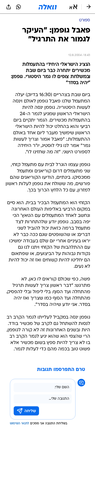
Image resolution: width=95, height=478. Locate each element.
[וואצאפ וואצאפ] (18, 6)
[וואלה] (48, 6)
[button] (73, 7)
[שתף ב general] (8, 7)
